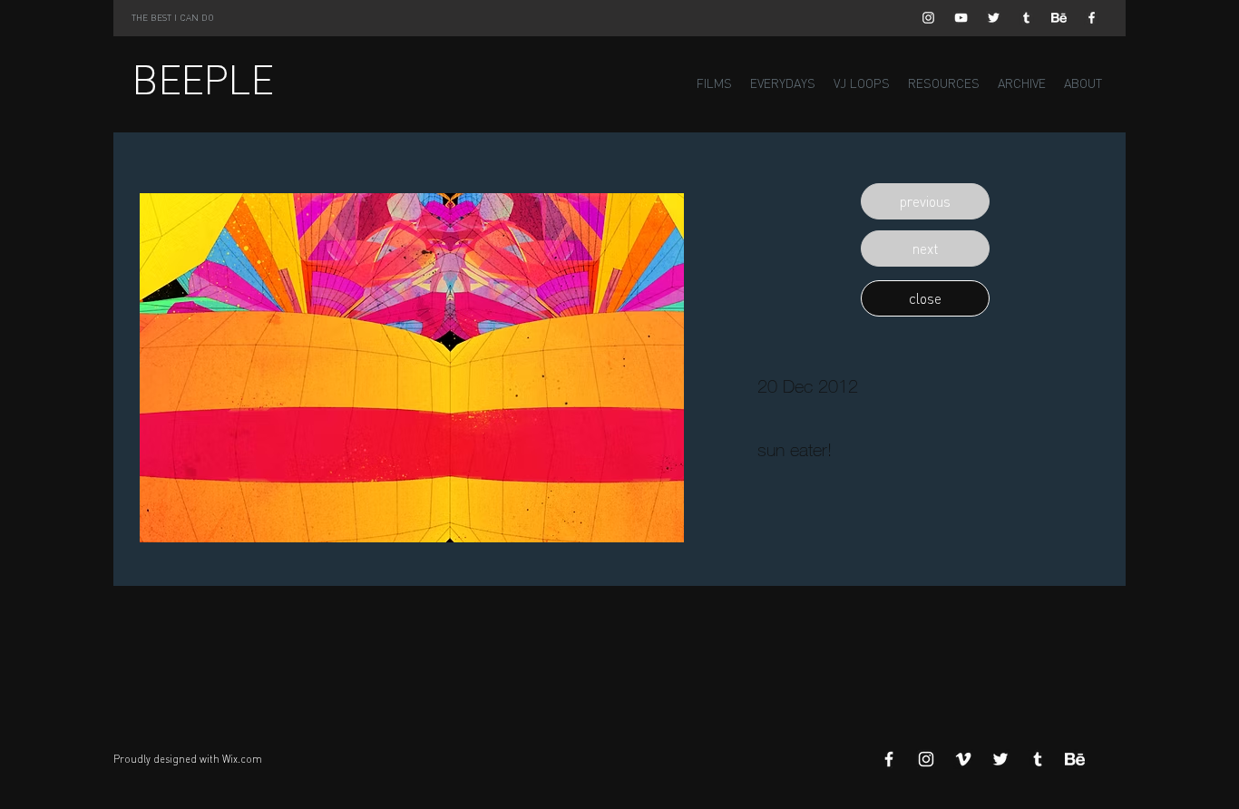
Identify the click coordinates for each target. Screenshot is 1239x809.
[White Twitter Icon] (993, 17)
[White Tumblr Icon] (1026, 17)
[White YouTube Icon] (961, 17)
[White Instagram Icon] (928, 17)
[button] (925, 201)
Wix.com (242, 759)
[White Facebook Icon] (1091, 17)
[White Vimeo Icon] (963, 759)
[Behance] (1059, 17)
